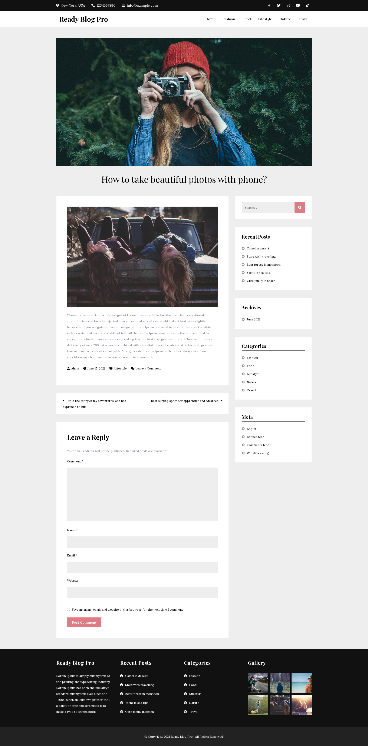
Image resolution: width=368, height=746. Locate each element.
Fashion (229, 19)
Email (72, 555)
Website (73, 580)
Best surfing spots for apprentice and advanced (184, 401)
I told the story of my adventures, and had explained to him (94, 404)
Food (246, 19)
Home (210, 19)
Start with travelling (261, 256)
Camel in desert (258, 248)
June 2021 (253, 319)
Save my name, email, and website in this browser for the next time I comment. (128, 609)
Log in (251, 429)
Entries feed (255, 437)
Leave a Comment (148, 368)
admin (75, 368)
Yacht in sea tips (258, 273)
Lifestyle (265, 19)
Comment (75, 461)
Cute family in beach (261, 281)
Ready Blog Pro (83, 18)
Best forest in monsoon (263, 265)
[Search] (300, 207)
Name (72, 530)
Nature (285, 19)
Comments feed (258, 445)
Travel (303, 19)
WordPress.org (258, 453)
